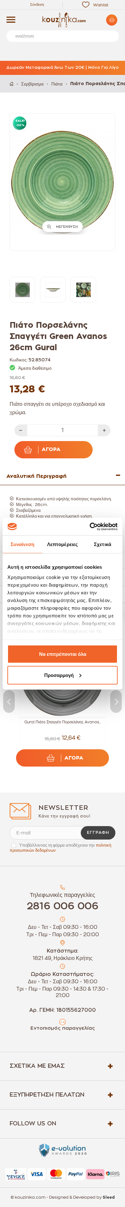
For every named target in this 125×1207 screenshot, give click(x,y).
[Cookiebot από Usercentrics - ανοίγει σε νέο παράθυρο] (90, 526)
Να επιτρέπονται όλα (62, 654)
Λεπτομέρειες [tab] (62, 544)
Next (116, 701)
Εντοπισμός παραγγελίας (62, 1028)
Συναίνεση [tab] (22, 544)
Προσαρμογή (59, 675)
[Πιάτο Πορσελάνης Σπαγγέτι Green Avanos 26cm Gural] (22, 289)
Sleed (109, 1197)
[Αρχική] (11, 84)
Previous (9, 701)
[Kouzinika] (62, 20)
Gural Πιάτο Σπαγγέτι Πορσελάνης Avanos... (62, 722)
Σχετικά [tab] (102, 544)
